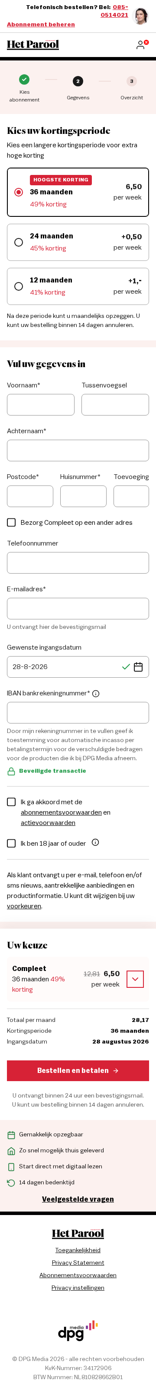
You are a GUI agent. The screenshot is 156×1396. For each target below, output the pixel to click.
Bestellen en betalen (73, 1070)
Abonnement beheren (41, 25)
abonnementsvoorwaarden (61, 812)
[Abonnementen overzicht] (33, 45)
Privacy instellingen (78, 1288)
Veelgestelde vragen (78, 1199)
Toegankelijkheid (78, 1250)
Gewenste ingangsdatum (44, 647)
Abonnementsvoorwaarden (78, 1275)
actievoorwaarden (48, 822)
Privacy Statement (78, 1263)
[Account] (142, 45)
